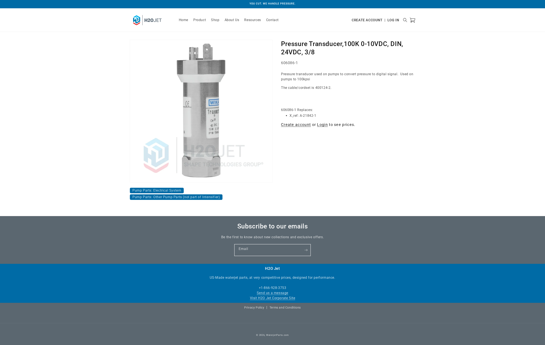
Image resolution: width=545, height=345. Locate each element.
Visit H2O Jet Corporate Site (272, 298)
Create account (296, 124)
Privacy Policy (254, 307)
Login (322, 124)
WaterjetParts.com (277, 335)
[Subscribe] (306, 250)
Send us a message (272, 293)
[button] (405, 20)
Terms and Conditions (285, 307)
